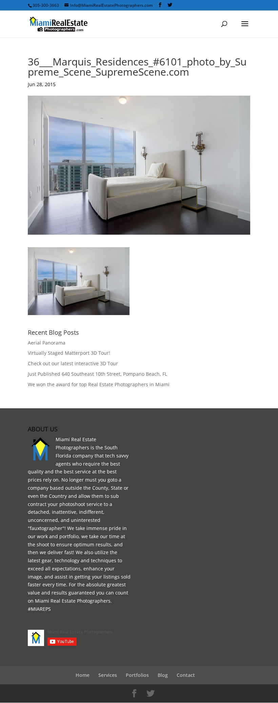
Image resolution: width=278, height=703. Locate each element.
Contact (186, 675)
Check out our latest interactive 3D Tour (73, 363)
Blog (163, 675)
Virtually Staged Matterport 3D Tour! (69, 353)
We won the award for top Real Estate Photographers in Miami (99, 384)
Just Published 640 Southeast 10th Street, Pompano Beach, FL (97, 374)
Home (83, 675)
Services (107, 675)
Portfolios (137, 675)
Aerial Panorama (46, 342)
